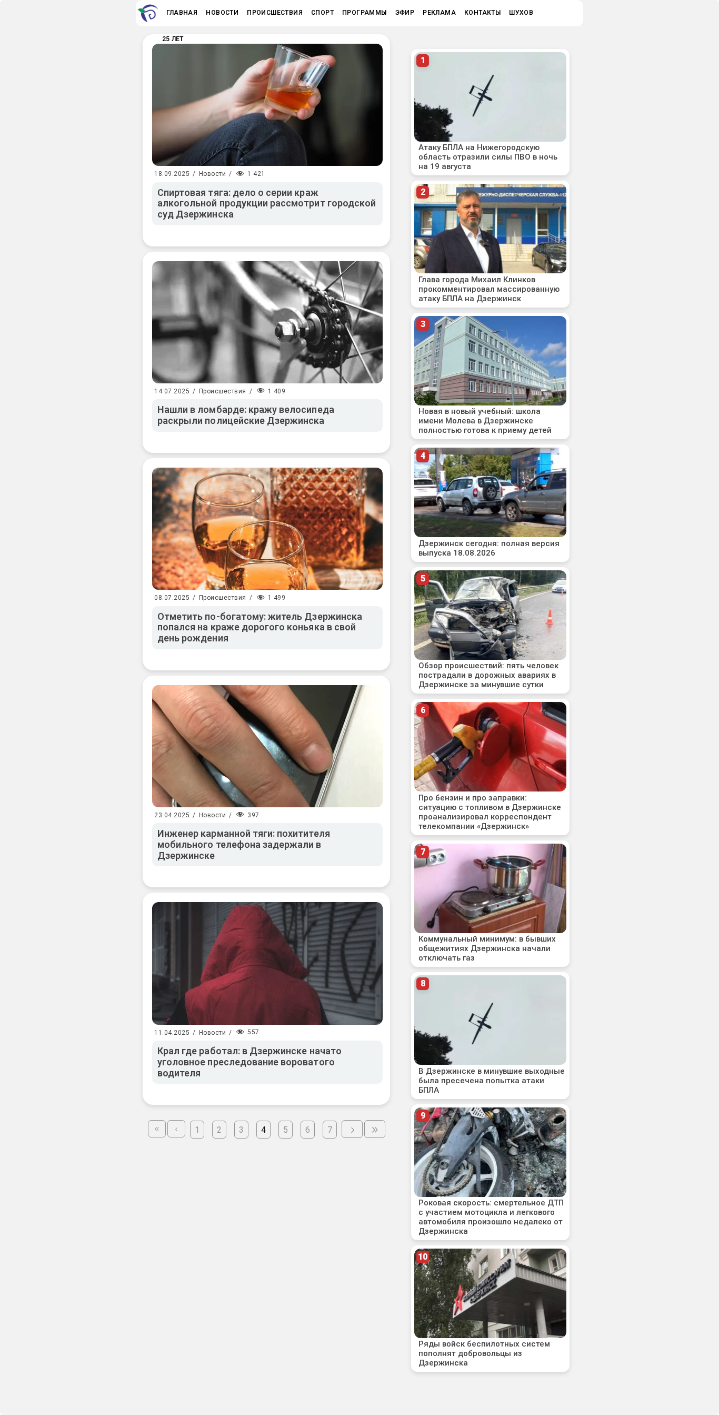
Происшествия (222, 391)
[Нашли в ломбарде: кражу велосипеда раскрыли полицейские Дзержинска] (267, 322)
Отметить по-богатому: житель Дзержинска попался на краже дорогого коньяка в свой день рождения (259, 627)
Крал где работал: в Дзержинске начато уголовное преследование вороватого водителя (249, 1061)
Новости (212, 173)
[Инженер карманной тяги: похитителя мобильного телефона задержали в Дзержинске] (267, 746)
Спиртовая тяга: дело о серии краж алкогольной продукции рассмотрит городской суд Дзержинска (266, 203)
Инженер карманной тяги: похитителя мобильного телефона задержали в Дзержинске (243, 844)
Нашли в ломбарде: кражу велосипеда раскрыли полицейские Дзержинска (245, 415)
